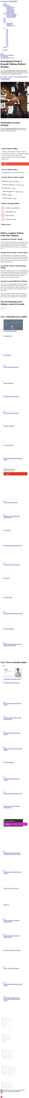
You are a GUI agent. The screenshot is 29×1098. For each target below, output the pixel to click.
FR (7, 33)
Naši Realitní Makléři (13, 793)
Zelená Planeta (11, 413)
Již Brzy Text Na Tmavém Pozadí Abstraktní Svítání (12, 853)
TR (7, 40)
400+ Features (7, 1036)
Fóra (5, 19)
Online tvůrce (8, 172)
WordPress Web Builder (12, 15)
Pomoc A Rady (11, 968)
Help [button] (5, 22)
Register (5, 50)
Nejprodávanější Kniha (13, 613)
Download (6, 1035)
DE (7, 30)
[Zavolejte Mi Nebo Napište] (13, 329)
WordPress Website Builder (10, 1068)
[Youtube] (1, 1093)
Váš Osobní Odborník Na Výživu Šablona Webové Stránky (12, 999)
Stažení (5, 3)
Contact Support (7, 1026)
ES (7, 36)
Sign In (5, 47)
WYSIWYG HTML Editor (10, 1071)
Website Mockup (8, 1087)
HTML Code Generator (9, 1074)
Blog (5, 20)
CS (7, 43)
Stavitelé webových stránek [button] (9, 13)
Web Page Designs (8, 1083)
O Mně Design (7, 530)
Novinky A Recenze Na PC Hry (11, 888)
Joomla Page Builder (11, 17)
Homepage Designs (8, 1086)
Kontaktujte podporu (11, 25)
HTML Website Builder (11, 14)
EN (7, 29)
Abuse (5, 1024)
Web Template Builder (11, 128)
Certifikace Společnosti (9, 426)
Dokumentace (9, 24)
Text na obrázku (18, 76)
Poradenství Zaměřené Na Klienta (11, 936)
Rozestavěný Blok (8, 336)
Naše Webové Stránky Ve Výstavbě (12, 950)
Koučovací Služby (8, 597)
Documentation (7, 1039)
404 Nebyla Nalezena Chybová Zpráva (13, 545)
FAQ (5, 1034)
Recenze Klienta (7, 355)
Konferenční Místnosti (9, 628)
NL (7, 32)
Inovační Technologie (9, 762)
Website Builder (7, 1066)
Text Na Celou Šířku (8, 445)
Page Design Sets (24, 270)
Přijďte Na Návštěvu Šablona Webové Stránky (12, 645)
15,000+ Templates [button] (8, 6)
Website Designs (10, 8)
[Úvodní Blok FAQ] (13, 677)
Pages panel (6, 255)
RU (7, 41)
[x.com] (1, 1095)
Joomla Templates (10, 11)
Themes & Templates (8, 1046)
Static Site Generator (8, 1073)
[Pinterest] (1, 1097)
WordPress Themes (11, 9)
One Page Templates (8, 1058)
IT (7, 35)
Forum (5, 1040)
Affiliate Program (8, 1038)
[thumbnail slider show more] (1, 309)
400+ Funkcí (6, 5)
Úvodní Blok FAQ (12, 679)
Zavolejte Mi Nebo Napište (10, 331)
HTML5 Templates (8, 1057)
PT (7, 39)
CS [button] (4, 28)
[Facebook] (1, 1091)
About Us (6, 1022)
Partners (5, 1023)
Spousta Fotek (11, 367)
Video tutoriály (10, 23)
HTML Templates (10, 12)
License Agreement (8, 1020)
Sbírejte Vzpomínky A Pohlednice (12, 921)
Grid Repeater (7, 78)
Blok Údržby (7, 578)
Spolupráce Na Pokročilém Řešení (12, 516)
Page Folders (14, 284)
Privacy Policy (7, 1019)
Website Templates (10, 7)
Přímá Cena (6, 904)
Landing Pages (7, 1085)
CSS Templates (7, 1054)
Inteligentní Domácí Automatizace (12, 682)
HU (7, 45)
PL (7, 37)
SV (7, 44)
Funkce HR (11, 502)
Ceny (5, 18)
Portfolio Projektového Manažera (11, 396)
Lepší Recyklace (12, 564)
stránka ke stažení (24, 153)
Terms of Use (7, 1018)
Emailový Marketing (8, 383)
